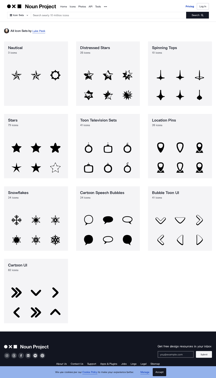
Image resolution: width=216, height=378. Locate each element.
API (90, 6)
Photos (82, 6)
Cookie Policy (89, 372)
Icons (73, 6)
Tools (98, 6)
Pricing (190, 6)
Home (63, 6)
